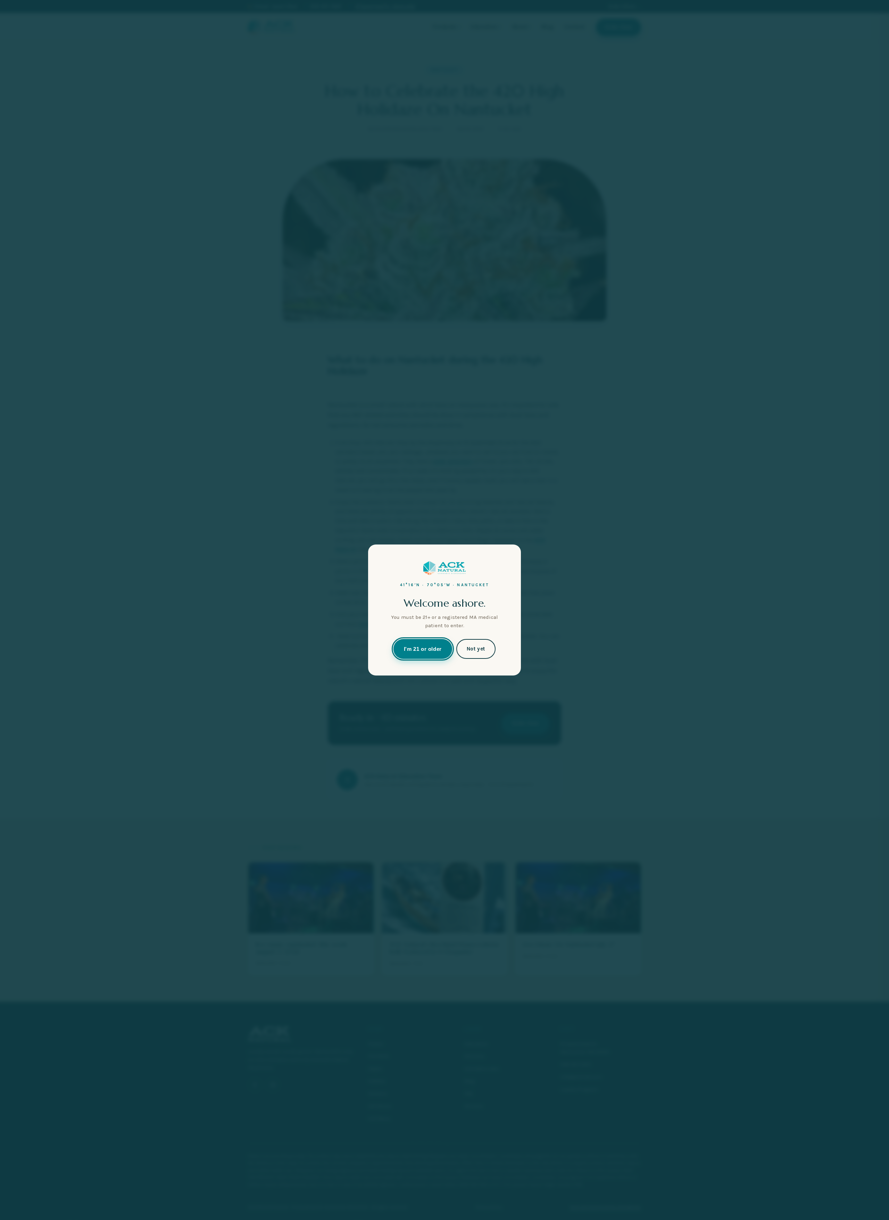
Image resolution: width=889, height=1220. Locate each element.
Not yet (476, 649)
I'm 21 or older (423, 649)
